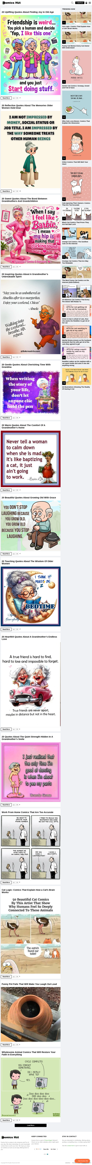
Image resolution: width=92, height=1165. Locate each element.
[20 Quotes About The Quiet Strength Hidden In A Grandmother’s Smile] (31, 772)
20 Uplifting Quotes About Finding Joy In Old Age (28, 12)
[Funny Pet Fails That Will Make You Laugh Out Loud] (31, 1014)
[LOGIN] (86, 3)
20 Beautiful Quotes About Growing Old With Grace (29, 497)
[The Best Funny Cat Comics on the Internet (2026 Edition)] (76, 272)
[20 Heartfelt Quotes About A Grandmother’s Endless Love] (31, 684)
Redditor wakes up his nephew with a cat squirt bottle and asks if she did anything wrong (76, 363)
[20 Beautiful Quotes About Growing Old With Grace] (31, 526)
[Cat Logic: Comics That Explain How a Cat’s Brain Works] (31, 934)
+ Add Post (79, 3)
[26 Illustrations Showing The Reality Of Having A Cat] (76, 376)
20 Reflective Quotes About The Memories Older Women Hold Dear (27, 106)
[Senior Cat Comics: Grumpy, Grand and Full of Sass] (76, 67)
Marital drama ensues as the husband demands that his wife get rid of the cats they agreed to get (76, 342)
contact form (71, 1145)
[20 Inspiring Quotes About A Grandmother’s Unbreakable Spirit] (31, 317)
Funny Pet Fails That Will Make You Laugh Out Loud (29, 984)
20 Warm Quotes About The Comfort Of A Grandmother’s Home (23, 426)
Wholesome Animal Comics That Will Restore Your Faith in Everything (29, 1053)
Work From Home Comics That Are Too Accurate (27, 812)
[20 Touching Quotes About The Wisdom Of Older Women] (31, 596)
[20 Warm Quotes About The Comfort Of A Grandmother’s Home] (31, 459)
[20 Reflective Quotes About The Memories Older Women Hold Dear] (31, 149)
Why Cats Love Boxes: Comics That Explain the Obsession (76, 122)
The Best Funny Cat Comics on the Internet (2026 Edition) (75, 281)
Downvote (17, 98)
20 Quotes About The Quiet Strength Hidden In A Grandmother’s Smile (27, 737)
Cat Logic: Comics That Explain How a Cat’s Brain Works (28, 891)
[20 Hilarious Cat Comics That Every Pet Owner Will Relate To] (76, 291)
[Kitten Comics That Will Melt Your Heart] (76, 143)
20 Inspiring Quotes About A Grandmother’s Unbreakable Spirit (25, 275)
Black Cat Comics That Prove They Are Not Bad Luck (75, 223)
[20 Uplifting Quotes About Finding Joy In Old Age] (31, 55)
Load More (30, 1125)
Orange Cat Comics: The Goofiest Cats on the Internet (75, 243)
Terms (89, 1162)
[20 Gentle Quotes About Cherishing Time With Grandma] (31, 392)
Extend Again (48, 1140)
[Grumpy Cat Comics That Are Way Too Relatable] (76, 252)
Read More (6, 98)
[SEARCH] (72, 3)
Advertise (67, 1162)
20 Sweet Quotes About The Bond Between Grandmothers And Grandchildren (24, 199)
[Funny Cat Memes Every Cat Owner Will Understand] (76, 37)
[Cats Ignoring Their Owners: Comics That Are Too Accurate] (76, 184)
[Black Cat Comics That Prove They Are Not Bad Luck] (76, 214)
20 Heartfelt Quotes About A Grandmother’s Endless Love (29, 637)
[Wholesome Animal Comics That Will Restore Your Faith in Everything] (31, 1087)
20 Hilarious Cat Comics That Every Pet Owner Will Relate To (75, 301)
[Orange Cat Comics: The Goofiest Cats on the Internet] (76, 233)
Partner (74, 1162)
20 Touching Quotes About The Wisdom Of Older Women (27, 562)
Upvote (13, 98)
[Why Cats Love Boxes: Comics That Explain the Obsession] (76, 105)
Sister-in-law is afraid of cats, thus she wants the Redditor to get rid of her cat (75, 321)
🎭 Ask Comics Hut (82, 1161)
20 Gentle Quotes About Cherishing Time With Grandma (26, 365)
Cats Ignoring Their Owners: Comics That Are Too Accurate (76, 204)
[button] (44, 1154)
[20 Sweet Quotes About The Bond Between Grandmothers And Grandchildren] (31, 234)
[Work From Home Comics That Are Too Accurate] (31, 847)
